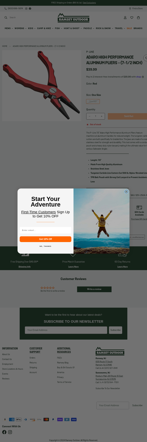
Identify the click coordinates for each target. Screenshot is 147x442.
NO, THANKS (45, 246)
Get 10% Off (45, 239)
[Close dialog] (126, 191)
